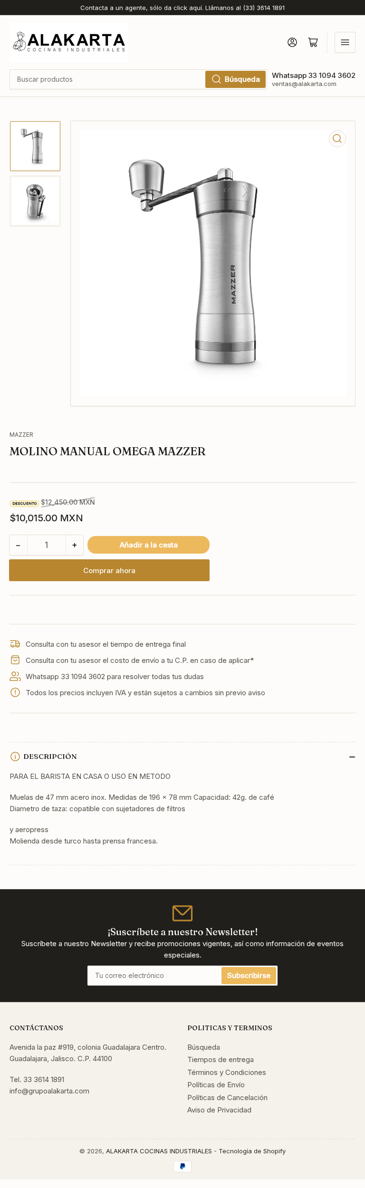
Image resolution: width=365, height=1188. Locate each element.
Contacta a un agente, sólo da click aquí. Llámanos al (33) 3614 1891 (182, 7)
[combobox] (138, 79)
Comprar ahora (109, 570)
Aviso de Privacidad (219, 1109)
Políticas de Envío (216, 1084)
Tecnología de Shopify (252, 1151)
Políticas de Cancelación (227, 1097)
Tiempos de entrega (220, 1059)
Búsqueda (242, 79)
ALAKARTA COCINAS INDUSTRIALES (159, 1151)
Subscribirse (248, 975)
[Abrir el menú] (345, 42)
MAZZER (21, 434)
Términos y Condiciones (226, 1072)
